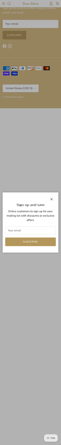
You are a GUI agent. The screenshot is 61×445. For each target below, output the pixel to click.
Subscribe (30, 241)
